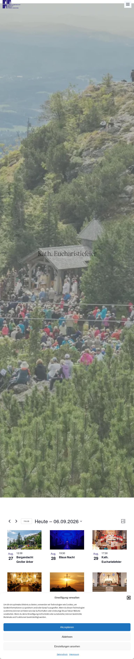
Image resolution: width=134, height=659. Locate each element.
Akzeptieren (67, 627)
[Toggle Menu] (127, 4)
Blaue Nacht (67, 557)
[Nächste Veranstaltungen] (16, 521)
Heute (26, 521)
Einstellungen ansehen (67, 646)
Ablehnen (67, 636)
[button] (129, 597)
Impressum (74, 654)
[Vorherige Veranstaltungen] (9, 521)
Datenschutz (62, 654)
